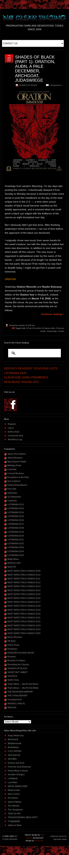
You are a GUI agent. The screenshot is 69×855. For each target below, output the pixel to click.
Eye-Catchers (14, 481)
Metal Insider (14, 790)
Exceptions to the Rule (18, 477)
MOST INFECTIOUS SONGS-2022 (24, 621)
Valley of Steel (14, 825)
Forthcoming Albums (17, 485)
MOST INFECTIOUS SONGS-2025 (24, 633)
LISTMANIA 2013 (15, 508)
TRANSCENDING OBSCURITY (23, 817)
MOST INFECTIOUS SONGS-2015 (24, 594)
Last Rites (12, 782)
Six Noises (13, 798)
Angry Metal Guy (16, 735)
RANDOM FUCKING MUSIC (20, 653)
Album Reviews (14, 458)
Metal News (13, 559)
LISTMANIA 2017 (15, 524)
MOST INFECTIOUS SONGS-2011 (23, 578)
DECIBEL (12, 759)
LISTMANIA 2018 (15, 528)
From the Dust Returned (19, 767)
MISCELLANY (14, 563)
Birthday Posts (14, 465)
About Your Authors (16, 454)
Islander (21, 325)
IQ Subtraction (14, 497)
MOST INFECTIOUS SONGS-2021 (24, 617)
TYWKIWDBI (14, 821)
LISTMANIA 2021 (15, 539)
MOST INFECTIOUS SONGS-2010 (24, 575)
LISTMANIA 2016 (15, 520)
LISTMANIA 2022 (15, 543)
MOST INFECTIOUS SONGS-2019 (24, 610)
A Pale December (33, 328)
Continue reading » (52, 314)
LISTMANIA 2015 (15, 516)
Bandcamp (13, 739)
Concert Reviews (15, 473)
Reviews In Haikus (16, 660)
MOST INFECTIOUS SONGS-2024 (24, 629)
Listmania (12, 500)
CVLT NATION (14, 751)
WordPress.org (15, 439)
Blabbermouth (14, 743)
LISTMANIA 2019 (15, 532)
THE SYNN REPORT (17, 695)
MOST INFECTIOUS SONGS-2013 (24, 586)
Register (12, 424)
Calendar (11, 469)
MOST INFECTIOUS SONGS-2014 (24, 590)
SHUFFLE (12, 676)
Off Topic (11, 641)
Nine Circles (14, 794)
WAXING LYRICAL (16, 703)
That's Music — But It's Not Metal (22, 688)
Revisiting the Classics (18, 664)
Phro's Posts (13, 645)
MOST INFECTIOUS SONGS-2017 (24, 602)
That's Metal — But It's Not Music (22, 684)
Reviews (11, 656)
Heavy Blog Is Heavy (18, 770)
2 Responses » (55, 85)
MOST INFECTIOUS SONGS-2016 (24, 598)
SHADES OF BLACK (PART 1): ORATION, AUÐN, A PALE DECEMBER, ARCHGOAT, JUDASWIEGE (35, 69)
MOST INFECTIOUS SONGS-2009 (24, 571)
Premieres (12, 649)
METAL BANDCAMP (17, 786)
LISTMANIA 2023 (15, 547)
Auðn (53, 328)
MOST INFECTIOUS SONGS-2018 (24, 606)
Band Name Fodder (16, 461)
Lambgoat (13, 778)
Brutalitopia (13, 747)
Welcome (11, 707)
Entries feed (13, 432)
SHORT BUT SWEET (17, 672)
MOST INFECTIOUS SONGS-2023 (24, 625)
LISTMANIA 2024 (15, 551)
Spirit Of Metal (14, 802)
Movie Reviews (14, 637)
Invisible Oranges (16, 774)
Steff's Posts (13, 680)
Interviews (12, 493)
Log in (11, 428)
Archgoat (46, 328)
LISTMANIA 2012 (15, 504)
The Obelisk (13, 806)
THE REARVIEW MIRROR (20, 692)
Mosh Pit (11, 567)
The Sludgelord (15, 809)
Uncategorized (14, 699)
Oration (61, 331)
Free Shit (11, 489)
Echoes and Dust (16, 763)
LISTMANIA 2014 (15, 512)
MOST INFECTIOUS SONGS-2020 (24, 614)
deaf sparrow (14, 755)
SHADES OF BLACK (28, 85)
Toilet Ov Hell (14, 813)
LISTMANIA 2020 (15, 536)
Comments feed (15, 435)
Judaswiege (52, 331)
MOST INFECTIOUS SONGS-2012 (24, 582)
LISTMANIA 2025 (15, 555)
